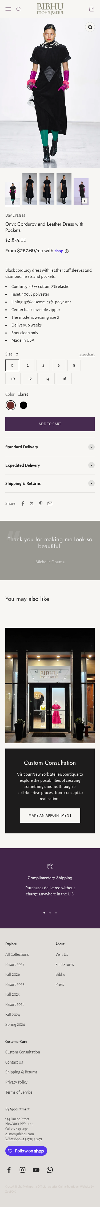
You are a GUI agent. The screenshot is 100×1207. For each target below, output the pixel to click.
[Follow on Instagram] (22, 1169)
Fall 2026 (12, 974)
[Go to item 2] (29, 189)
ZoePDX (10, 1191)
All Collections (17, 954)
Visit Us (61, 954)
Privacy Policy (16, 1082)
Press (59, 984)
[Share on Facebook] (22, 503)
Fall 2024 (12, 1014)
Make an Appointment (50, 815)
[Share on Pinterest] (40, 503)
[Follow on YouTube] (36, 1169)
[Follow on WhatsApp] (49, 1169)
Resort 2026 (15, 984)
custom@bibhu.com (19, 1134)
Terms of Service (18, 1092)
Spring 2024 (15, 1024)
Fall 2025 (12, 994)
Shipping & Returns (21, 1072)
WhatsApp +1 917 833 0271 (23, 1139)
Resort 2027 (14, 964)
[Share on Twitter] (31, 503)
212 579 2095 (20, 1129)
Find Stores (64, 964)
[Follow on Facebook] (9, 1169)
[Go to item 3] (46, 189)
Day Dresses (15, 215)
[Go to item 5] (81, 192)
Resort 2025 (14, 1004)
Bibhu (60, 974)
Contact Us (14, 1062)
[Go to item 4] (64, 189)
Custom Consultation (22, 1052)
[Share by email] (49, 503)
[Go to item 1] (12, 194)
